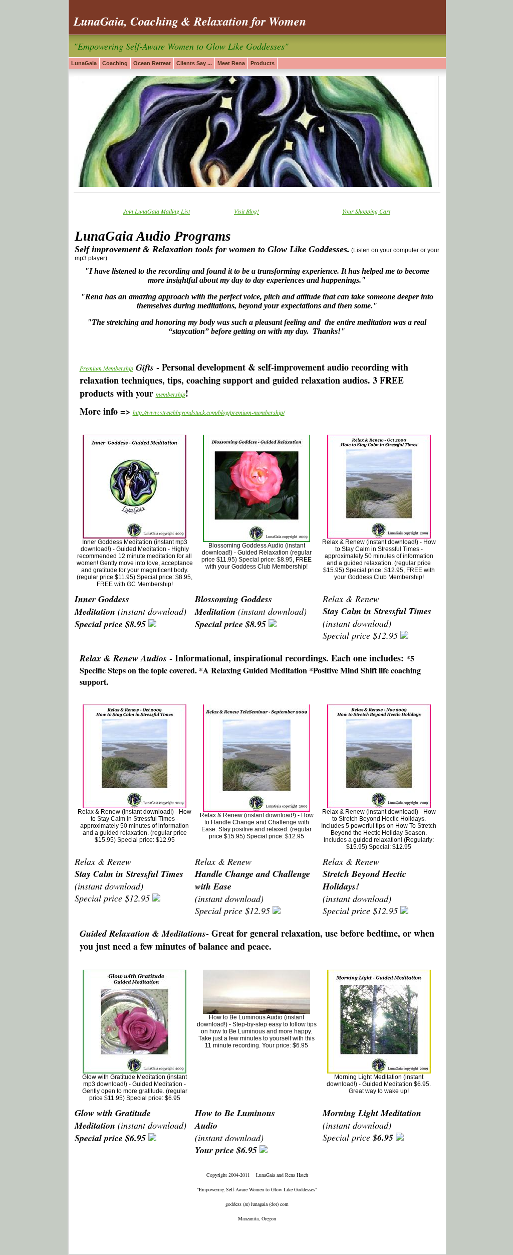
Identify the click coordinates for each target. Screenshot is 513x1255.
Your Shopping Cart (366, 211)
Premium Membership (106, 368)
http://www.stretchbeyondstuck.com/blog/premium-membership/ (209, 412)
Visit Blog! (246, 211)
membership (170, 394)
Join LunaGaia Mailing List (156, 211)
